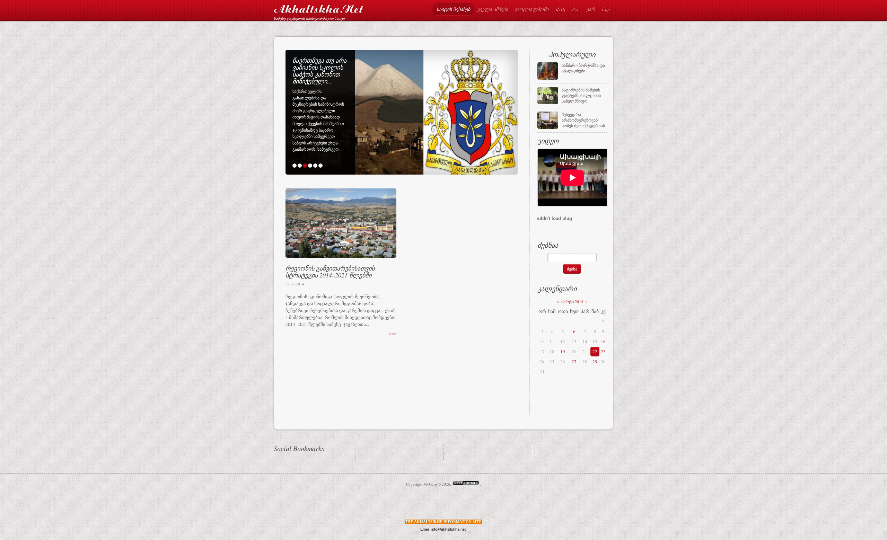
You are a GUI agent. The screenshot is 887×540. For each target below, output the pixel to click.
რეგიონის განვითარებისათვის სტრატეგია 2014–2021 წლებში (330, 271)
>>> (392, 333)
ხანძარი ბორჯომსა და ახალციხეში (583, 67)
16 (603, 341)
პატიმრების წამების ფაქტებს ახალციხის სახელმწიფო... (581, 95)
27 (574, 361)
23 (603, 351)
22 (594, 351)
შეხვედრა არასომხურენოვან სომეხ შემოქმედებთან (583, 120)
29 (594, 361)
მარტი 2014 (572, 301)
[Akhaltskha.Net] (318, 7)
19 (562, 351)
